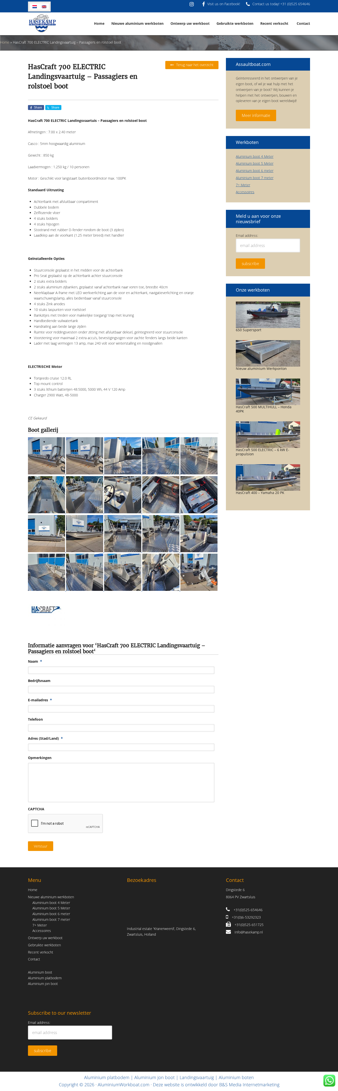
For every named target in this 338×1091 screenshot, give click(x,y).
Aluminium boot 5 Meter (254, 163)
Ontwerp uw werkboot (45, 937)
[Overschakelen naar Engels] (44, 6)
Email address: (247, 235)
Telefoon (35, 719)
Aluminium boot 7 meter (254, 177)
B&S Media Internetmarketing (249, 1085)
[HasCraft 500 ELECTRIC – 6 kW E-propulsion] (268, 434)
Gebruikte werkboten (44, 944)
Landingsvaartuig (197, 1077)
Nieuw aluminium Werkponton (261, 368)
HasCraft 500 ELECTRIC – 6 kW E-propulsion (262, 451)
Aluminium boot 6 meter (254, 170)
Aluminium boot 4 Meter (254, 156)
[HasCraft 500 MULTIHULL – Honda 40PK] (268, 392)
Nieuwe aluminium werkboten (51, 896)
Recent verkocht (40, 952)
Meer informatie (256, 115)
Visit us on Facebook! (223, 3)
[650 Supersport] (268, 314)
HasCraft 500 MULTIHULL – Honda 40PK (263, 409)
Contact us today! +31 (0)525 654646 (281, 3)
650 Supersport (248, 329)
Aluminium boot (40, 972)
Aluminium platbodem (45, 977)
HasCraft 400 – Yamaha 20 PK (260, 492)
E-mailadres (40, 700)
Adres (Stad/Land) (45, 738)
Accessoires (245, 192)
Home (4, 42)
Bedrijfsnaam (39, 681)
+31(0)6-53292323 (246, 917)
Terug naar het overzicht (195, 64)
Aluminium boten (236, 1077)
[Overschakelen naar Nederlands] (34, 6)
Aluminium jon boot (43, 983)
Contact (34, 959)
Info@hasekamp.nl (249, 931)
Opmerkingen (39, 758)
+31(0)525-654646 (248, 909)
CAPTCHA (36, 809)
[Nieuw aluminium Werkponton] (268, 353)
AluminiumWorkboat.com (123, 1085)
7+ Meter (243, 185)
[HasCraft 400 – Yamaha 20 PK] (268, 477)
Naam (35, 661)
